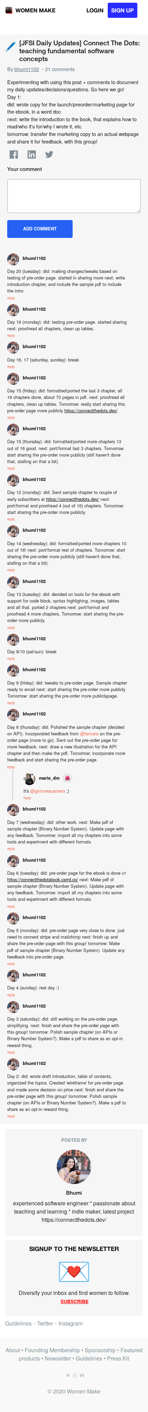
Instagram (71, 1323)
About (13, 1350)
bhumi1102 (26, 68)
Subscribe (74, 1301)
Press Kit (118, 1358)
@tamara (89, 733)
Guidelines (18, 1323)
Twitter (49, 154)
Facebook (14, 154)
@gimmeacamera (47, 791)
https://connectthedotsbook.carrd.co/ (42, 879)
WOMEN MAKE (35, 10)
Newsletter (58, 1358)
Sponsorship (100, 1350)
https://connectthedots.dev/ (90, 410)
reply (11, 297)
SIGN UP (122, 10)
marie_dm (49, 778)
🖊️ (10, 46)
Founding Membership (52, 1350)
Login (95, 10)
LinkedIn (32, 154)
